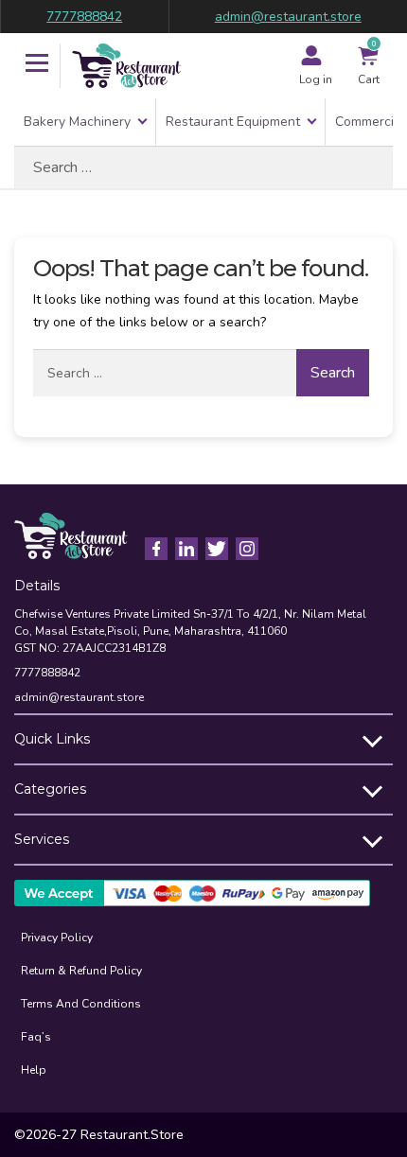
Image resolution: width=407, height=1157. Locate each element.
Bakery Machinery (77, 122)
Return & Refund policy (81, 970)
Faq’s (36, 1036)
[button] (37, 65)
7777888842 (84, 17)
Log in (315, 79)
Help (33, 1070)
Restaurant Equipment (233, 122)
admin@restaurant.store (288, 17)
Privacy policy (57, 937)
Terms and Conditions (81, 1003)
